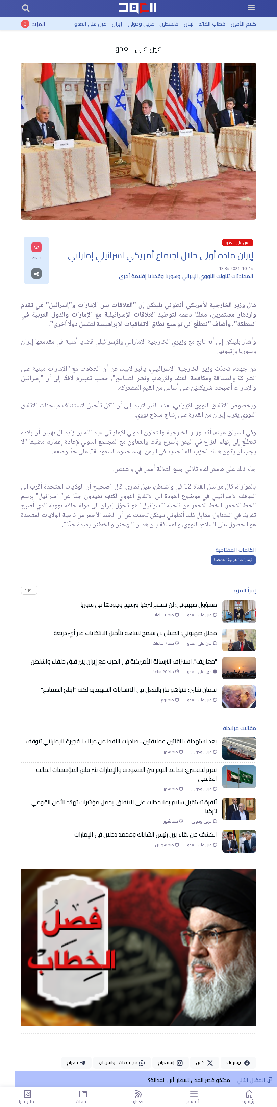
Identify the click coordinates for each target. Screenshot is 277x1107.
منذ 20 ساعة (163, 672)
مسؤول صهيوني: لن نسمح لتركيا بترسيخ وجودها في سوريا (148, 604)
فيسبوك (235, 1062)
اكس (201, 1062)
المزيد (38, 24)
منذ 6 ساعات (164, 615)
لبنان (188, 24)
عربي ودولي (141, 24)
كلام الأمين (243, 24)
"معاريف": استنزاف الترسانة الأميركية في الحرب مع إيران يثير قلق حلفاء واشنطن (124, 661)
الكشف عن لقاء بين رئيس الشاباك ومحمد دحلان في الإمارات (145, 834)
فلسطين (168, 24)
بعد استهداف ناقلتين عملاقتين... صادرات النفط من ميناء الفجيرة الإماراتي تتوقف (121, 741)
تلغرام (73, 1062)
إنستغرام (167, 1062)
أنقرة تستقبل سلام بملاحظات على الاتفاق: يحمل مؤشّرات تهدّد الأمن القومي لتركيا (124, 807)
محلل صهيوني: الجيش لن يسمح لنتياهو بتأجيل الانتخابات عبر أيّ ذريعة (135, 633)
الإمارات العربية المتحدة (233, 560)
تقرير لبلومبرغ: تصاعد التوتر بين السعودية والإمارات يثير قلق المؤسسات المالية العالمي (126, 774)
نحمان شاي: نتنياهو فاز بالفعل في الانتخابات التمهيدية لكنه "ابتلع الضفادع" (129, 689)
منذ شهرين (165, 845)
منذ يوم (168, 700)
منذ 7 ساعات (164, 643)
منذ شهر (171, 752)
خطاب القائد (212, 24)
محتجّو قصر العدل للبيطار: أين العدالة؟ (189, 1080)
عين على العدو (90, 24)
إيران (117, 24)
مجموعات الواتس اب (118, 1062)
